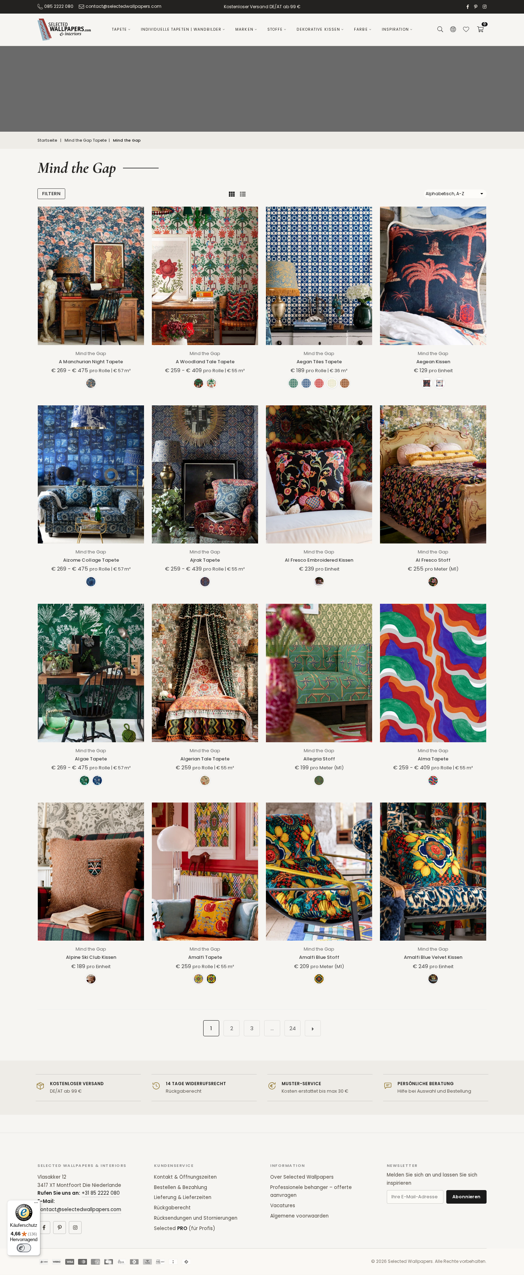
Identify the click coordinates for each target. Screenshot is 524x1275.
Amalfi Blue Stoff (319, 957)
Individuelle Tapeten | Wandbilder (181, 29)
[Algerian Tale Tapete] (205, 673)
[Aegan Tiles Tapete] (319, 276)
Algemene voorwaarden (299, 1216)
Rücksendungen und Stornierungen (195, 1218)
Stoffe (275, 29)
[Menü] (36, 1204)
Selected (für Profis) (184, 1228)
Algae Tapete (91, 758)
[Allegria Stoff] (319, 673)
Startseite (47, 140)
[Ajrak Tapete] (205, 474)
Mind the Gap (91, 353)
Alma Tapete (433, 758)
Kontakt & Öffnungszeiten (185, 1177)
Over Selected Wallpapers (302, 1177)
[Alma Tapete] (433, 673)
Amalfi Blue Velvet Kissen (433, 957)
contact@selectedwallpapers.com (123, 6)
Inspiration (395, 29)
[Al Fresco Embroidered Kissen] (319, 474)
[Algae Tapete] (91, 673)
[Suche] (440, 29)
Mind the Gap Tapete (86, 140)
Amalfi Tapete (205, 957)
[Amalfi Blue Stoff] (319, 872)
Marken (244, 29)
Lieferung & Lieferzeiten (182, 1197)
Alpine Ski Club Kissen (91, 957)
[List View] (243, 193)
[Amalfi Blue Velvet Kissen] (433, 872)
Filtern (51, 193)
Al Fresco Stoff (433, 560)
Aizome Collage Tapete (91, 560)
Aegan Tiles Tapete (319, 361)
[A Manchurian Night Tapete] (91, 276)
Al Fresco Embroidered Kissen (319, 560)
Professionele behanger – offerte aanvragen (311, 1191)
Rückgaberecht (172, 1207)
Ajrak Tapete (205, 560)
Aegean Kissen (433, 361)
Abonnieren (466, 1197)
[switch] (24, 1248)
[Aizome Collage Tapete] (91, 474)
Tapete (119, 29)
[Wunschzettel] (465, 29)
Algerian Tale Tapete (205, 758)
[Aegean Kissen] (433, 276)
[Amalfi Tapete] (205, 872)
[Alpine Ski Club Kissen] (91, 872)
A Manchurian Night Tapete (91, 361)
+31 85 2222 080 (101, 1193)
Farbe (361, 29)
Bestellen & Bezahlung (180, 1187)
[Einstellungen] (453, 29)
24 (292, 1028)
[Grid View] (232, 193)
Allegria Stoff (319, 758)
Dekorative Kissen (318, 29)
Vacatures (282, 1205)
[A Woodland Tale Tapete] (205, 276)
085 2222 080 (58, 6)
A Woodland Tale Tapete (205, 361)
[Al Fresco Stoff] (433, 474)
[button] (480, 29)
